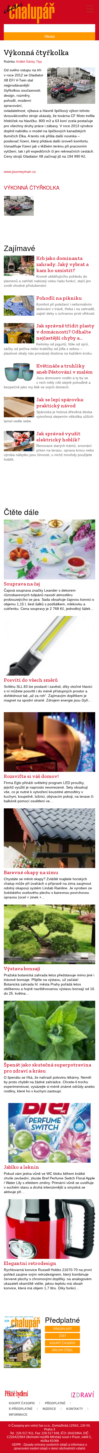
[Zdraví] (82, 1394)
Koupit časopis (62, 1343)
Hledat (49, 36)
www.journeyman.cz (20, 172)
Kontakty (74, 1409)
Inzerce (49, 1409)
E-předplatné (20, 1409)
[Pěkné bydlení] (16, 1394)
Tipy (39, 61)
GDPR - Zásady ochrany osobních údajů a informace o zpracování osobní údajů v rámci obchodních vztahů (49, 1446)
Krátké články (25, 61)
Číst (62, 1336)
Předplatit (62, 1329)
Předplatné (55, 1403)
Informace (18, 1414)
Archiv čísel (62, 1350)
